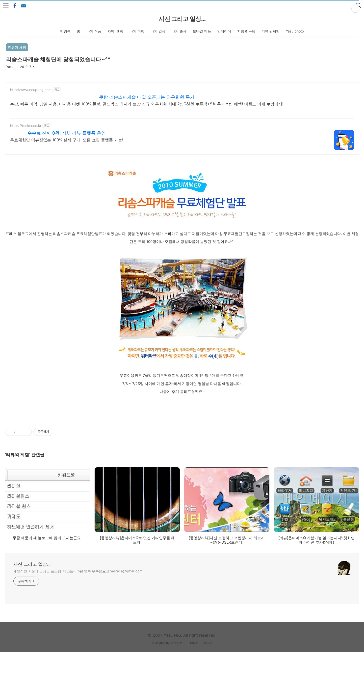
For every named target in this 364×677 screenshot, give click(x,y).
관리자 (192, 643)
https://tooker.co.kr (25, 125)
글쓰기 (207, 643)
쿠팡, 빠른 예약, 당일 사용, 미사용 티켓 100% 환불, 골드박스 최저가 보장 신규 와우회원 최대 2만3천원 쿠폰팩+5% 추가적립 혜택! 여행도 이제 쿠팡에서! (146, 103)
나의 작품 (93, 31)
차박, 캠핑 (115, 31)
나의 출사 (179, 31)
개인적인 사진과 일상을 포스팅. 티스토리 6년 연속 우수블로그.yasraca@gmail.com (77, 571)
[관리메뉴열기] (355, 8)
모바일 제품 (202, 31)
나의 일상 (158, 31)
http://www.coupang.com (31, 90)
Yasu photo (295, 31)
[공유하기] (20, 432)
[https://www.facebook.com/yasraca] (15, 6)
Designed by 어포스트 (167, 643)
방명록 (65, 31)
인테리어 (224, 31)
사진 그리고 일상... (182, 18)
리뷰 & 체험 (270, 31)
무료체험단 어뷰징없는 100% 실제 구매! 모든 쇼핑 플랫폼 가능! (66, 139)
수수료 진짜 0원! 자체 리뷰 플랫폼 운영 (66, 133)
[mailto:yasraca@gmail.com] (23, 6)
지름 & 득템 (246, 31)
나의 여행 (137, 31)
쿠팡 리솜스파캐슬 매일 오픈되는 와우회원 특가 (146, 97)
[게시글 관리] (26, 432)
